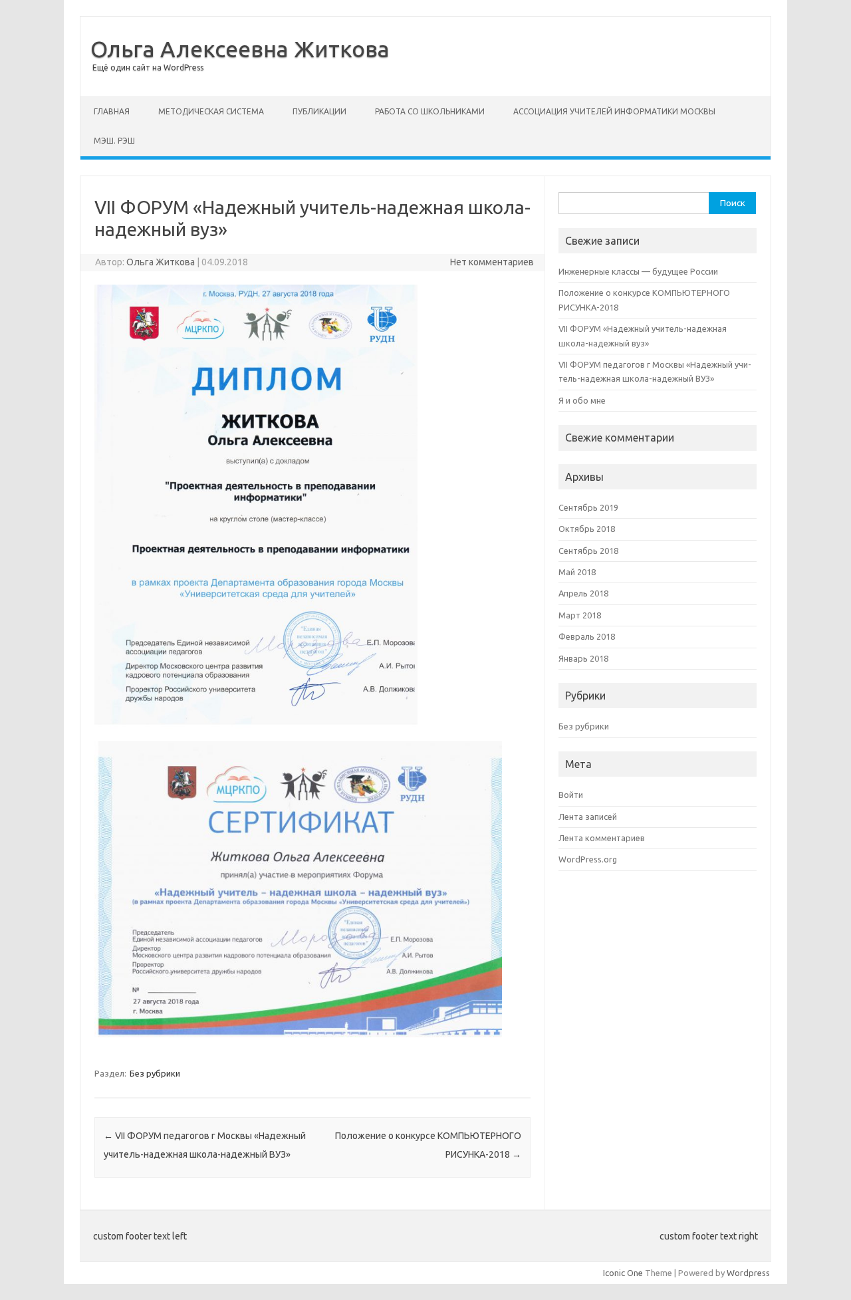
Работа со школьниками (430, 111)
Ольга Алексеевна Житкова (240, 48)
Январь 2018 (583, 658)
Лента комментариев (601, 838)
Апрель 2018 (583, 593)
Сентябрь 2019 (588, 507)
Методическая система (211, 111)
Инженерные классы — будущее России (638, 271)
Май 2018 (577, 572)
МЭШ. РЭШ (114, 140)
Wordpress (748, 1272)
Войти (570, 794)
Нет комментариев (492, 262)
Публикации (319, 111)
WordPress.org (587, 859)
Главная (112, 111)
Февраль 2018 (586, 636)
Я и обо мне (582, 400)
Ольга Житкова (160, 262)
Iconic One (623, 1272)
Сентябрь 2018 (588, 550)
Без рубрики (155, 1073)
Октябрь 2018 (586, 528)
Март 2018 (579, 615)
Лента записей (587, 816)
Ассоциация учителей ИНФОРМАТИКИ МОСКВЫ (614, 111)
